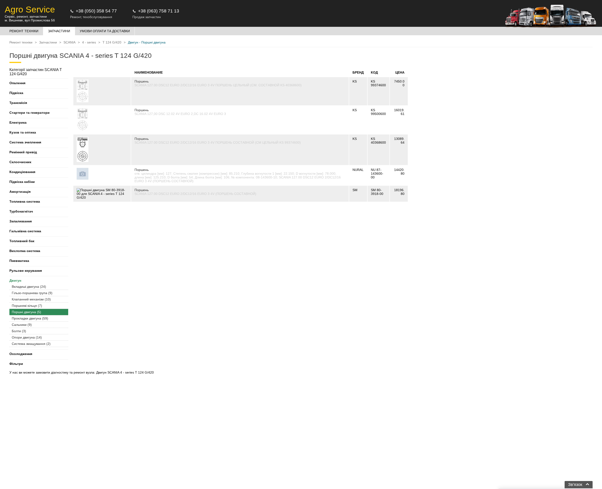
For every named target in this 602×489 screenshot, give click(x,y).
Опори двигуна (27, 337)
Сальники (22, 325)
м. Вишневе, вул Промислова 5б (30, 20)
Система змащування (31, 344)
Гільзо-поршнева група (32, 293)
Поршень (142, 81)
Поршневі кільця (27, 306)
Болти (19, 331)
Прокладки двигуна (30, 318)
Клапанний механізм (31, 299)
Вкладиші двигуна (29, 286)
